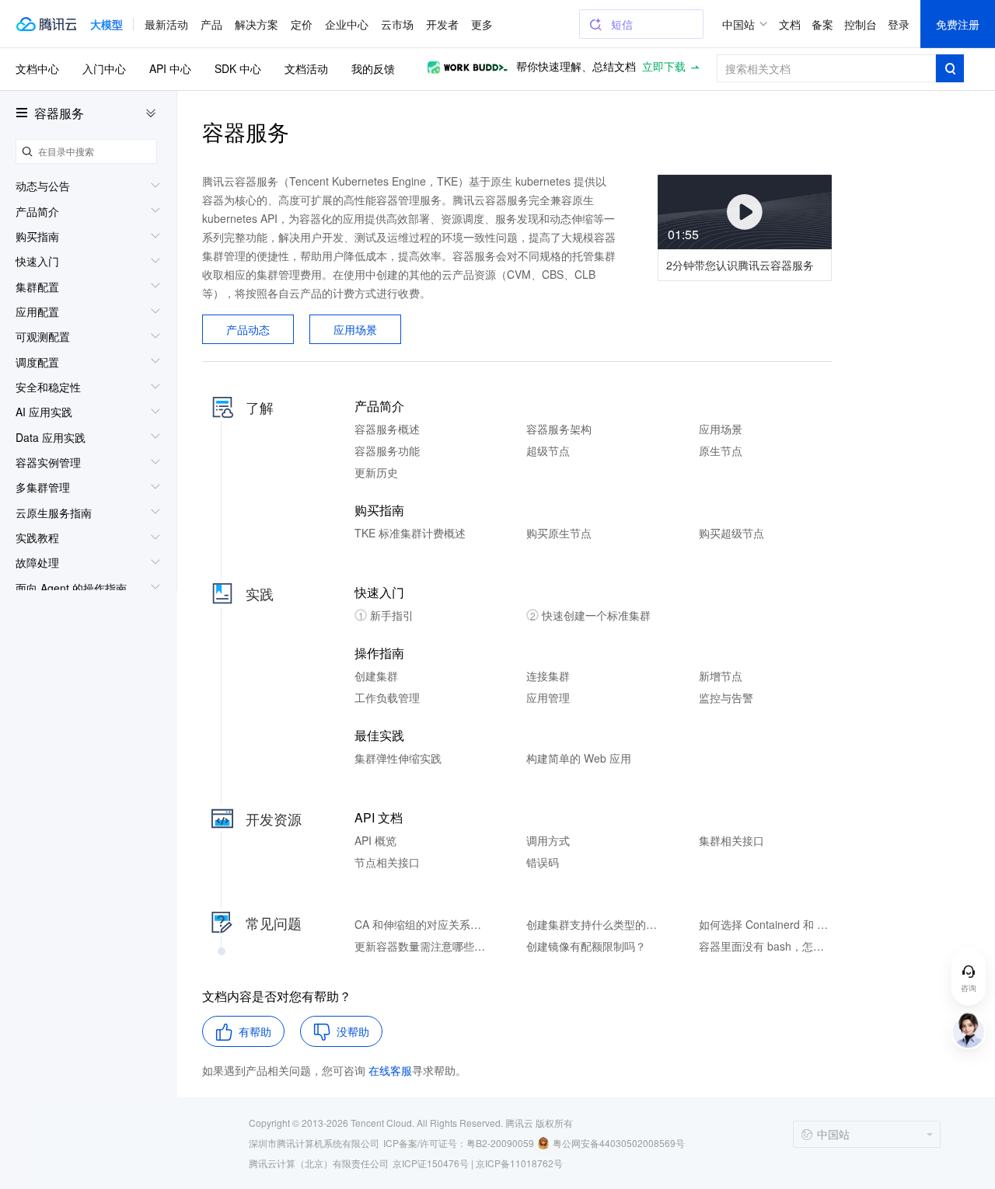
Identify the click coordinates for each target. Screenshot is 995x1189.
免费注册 (957, 24)
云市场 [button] (397, 24)
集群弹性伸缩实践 (398, 758)
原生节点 (720, 450)
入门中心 (104, 68)
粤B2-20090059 (500, 1142)
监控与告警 (726, 697)
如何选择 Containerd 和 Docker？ (765, 924)
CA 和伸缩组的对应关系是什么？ (420, 924)
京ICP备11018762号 (519, 1163)
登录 (898, 24)
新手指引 (386, 615)
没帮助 (353, 1031)
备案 (822, 24)
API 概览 (375, 840)
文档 (790, 24)
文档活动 (306, 68)
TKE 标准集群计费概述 (410, 533)
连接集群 (548, 675)
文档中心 (37, 68)
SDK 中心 (238, 68)
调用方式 (548, 840)
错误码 (542, 862)
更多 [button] (482, 24)
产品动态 (248, 329)
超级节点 (548, 450)
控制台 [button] (860, 24)
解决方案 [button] (256, 24)
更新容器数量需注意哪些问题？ (420, 946)
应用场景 (355, 329)
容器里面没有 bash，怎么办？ (765, 946)
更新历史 (376, 472)
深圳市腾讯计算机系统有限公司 (314, 1142)
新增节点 (720, 675)
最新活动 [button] (166, 24)
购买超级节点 (731, 533)
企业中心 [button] (346, 24)
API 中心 (170, 68)
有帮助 (255, 1031)
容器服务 (59, 113)
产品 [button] (211, 24)
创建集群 (376, 675)
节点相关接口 (387, 862)
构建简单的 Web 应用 (578, 758)
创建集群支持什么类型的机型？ (592, 924)
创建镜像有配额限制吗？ (586, 946)
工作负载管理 (387, 697)
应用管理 (548, 697)
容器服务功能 (387, 450)
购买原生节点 (559, 533)
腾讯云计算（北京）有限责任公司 (319, 1163)
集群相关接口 (731, 840)
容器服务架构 (559, 428)
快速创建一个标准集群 (590, 615)
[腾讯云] (46, 24)
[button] (106, 24)
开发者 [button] (442, 24)
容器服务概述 (387, 428)
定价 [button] (301, 24)
